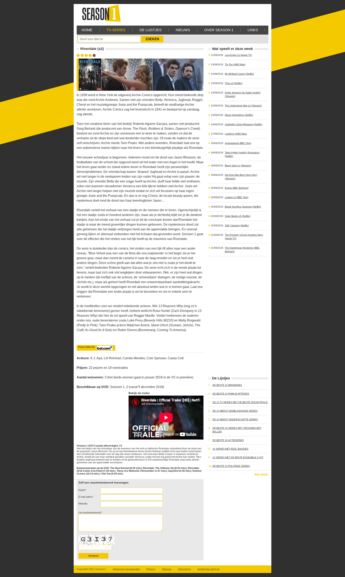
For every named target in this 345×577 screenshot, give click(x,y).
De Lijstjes (151, 30)
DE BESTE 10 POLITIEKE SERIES (231, 466)
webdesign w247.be (208, 569)
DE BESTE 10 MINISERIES (227, 385)
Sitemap (166, 569)
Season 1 (100, 13)
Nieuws (183, 30)
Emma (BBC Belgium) (237, 188)
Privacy (151, 569)
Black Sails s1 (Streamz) (238, 165)
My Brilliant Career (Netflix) (239, 74)
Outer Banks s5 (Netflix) (237, 216)
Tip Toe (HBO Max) (235, 64)
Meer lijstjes (261, 474)
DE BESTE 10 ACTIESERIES (228, 440)
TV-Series (116, 30)
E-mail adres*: (86, 496)
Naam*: (82, 490)
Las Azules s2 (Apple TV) (238, 55)
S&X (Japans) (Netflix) (237, 225)
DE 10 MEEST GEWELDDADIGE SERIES (235, 411)
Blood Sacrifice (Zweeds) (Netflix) (243, 206)
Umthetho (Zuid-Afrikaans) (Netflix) (243, 124)
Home (87, 30)
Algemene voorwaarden (126, 569)
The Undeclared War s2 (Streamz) (243, 105)
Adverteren (184, 569)
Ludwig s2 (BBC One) (236, 197)
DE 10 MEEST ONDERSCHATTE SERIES (235, 419)
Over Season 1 (218, 30)
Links (253, 30)
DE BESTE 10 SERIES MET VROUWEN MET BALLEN (236, 430)
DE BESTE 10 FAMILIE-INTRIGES (230, 393)
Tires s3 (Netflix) (233, 83)
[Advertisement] (195, 13)
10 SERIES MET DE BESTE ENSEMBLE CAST (237, 457)
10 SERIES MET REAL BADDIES (230, 449)
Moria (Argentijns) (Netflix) (239, 115)
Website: (83, 503)
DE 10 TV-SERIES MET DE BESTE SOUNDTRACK (240, 402)
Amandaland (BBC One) (238, 143)
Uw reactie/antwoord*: (90, 512)
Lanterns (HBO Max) (236, 133)
